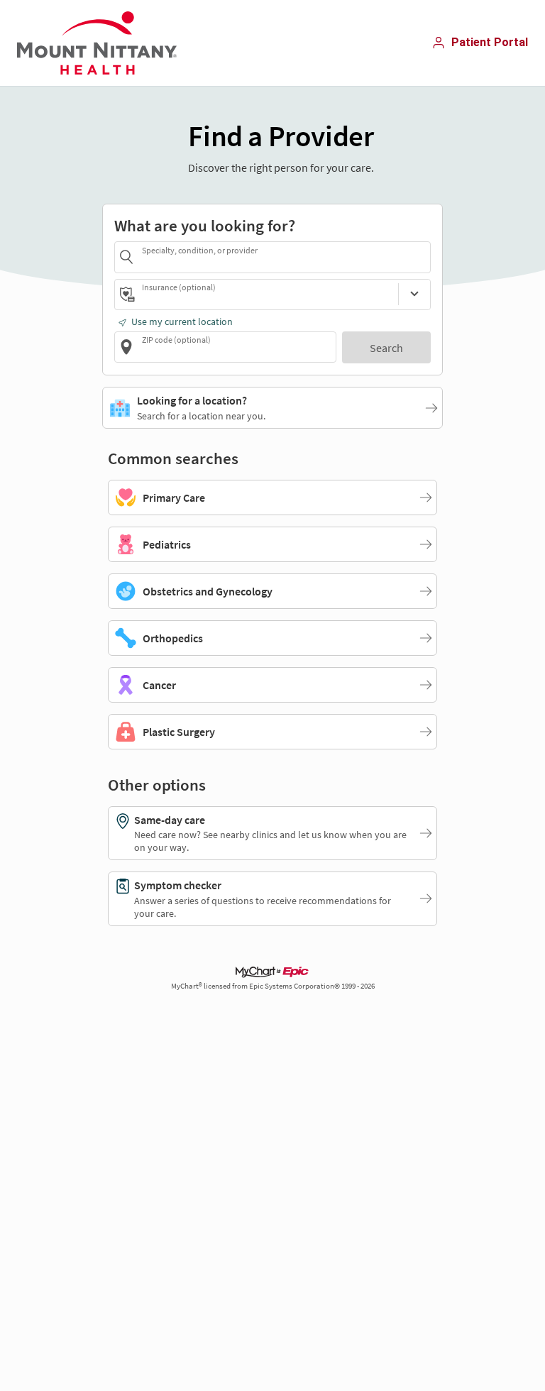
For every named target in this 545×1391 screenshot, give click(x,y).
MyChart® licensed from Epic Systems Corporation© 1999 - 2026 (273, 986)
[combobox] (284, 256)
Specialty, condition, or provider (200, 250)
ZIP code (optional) (176, 339)
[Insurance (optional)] (414, 294)
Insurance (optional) (179, 287)
